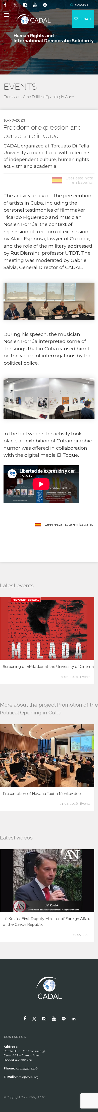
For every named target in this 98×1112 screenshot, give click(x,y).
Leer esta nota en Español (68, 524)
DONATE (85, 19)
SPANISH (81, 5)
